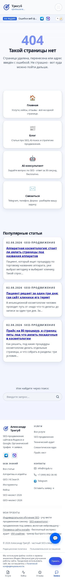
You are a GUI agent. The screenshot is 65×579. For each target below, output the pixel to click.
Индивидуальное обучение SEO (21, 517)
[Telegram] (41, 18)
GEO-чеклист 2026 (12, 500)
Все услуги (39, 431)
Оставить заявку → (44, 488)
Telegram (42, 480)
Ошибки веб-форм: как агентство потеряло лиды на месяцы (28, 18)
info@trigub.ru (45, 468)
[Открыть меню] (58, 7)
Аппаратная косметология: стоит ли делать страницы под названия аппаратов (31, 252)
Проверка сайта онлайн (16, 529)
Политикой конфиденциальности (20, 565)
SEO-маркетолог (38, 521)
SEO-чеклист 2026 (12, 495)
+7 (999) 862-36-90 (47, 474)
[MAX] (48, 18)
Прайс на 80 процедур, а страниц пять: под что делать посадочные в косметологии (31, 334)
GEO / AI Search (11, 479)
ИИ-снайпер (18, 533)
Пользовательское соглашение (45, 548)
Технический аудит (44, 442)
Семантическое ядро (45, 447)
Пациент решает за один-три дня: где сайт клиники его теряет (32, 295)
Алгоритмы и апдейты (15, 474)
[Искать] (57, 397)
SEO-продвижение (44, 436)
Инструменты (10, 484)
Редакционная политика (15, 548)
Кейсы (6, 489)
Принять (55, 561)
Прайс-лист (40, 452)
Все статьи (8, 468)
